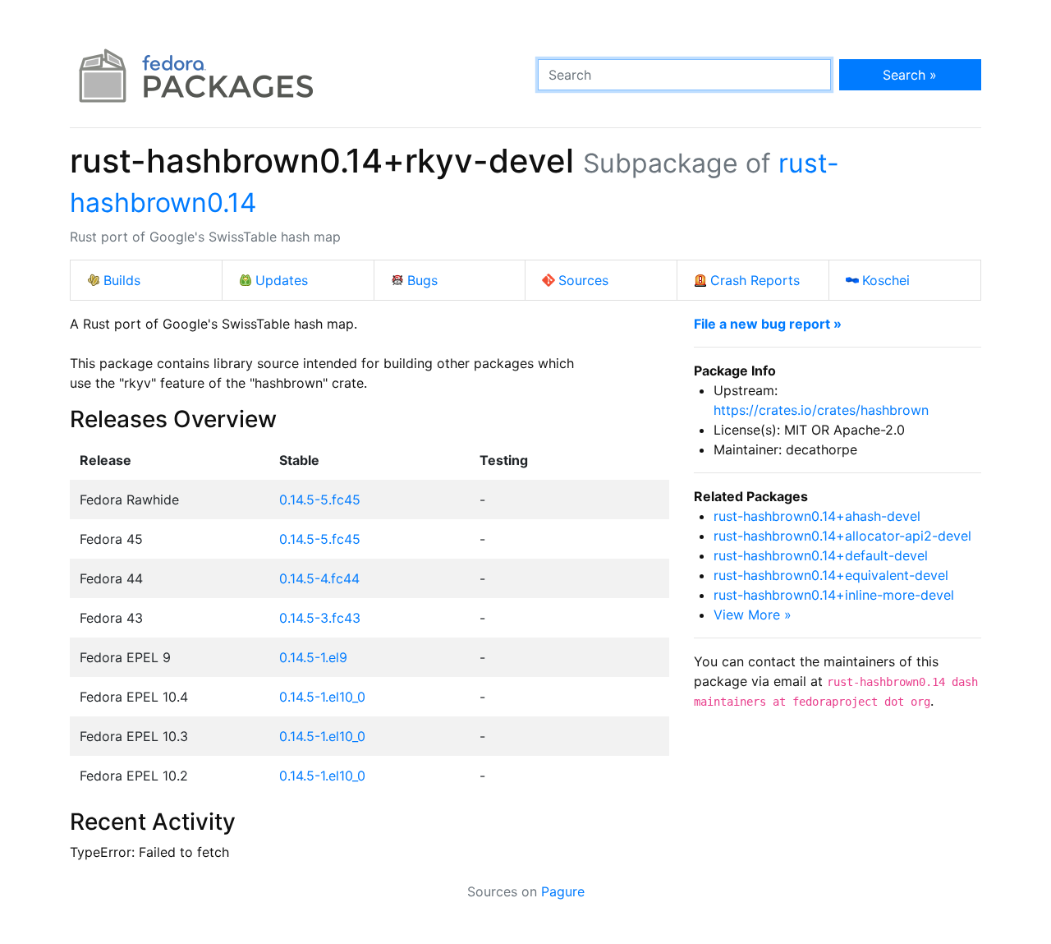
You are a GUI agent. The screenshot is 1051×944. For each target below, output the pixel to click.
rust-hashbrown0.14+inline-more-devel (834, 595)
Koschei (886, 280)
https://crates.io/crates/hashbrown (821, 410)
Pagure (563, 891)
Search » (910, 75)
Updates (281, 280)
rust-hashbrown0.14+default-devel (821, 555)
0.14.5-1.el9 (313, 657)
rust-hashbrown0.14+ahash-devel (817, 516)
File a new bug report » (768, 323)
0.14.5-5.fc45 (319, 499)
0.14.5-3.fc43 (319, 618)
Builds (121, 280)
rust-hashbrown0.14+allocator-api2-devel (842, 535)
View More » (753, 614)
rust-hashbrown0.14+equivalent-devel (831, 575)
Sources (583, 280)
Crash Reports (755, 280)
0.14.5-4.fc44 (319, 578)
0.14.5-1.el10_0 (322, 696)
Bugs (422, 280)
